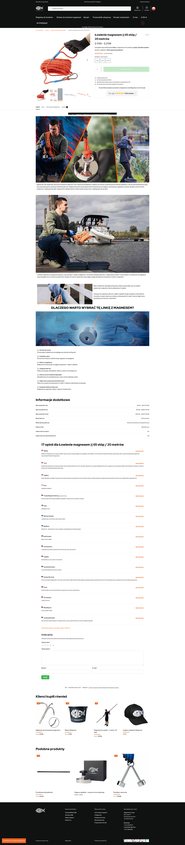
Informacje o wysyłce (100, 812)
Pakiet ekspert (69, 817)
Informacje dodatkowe (53, 107)
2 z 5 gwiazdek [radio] (45, 645)
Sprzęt (47, 30)
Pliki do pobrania (99, 820)
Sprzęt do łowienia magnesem (58, 30)
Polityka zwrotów (99, 817)
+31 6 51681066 (128, 829)
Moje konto (137, 10)
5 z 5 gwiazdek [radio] (53, 645)
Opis (43, 107)
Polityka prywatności (100, 840)
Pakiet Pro (68, 820)
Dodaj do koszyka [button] (49, 738)
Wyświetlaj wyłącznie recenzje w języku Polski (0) (55, 628)
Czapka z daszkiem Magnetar (132, 730)
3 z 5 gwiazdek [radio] (48, 645)
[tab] (38, 107)
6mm (97, 60)
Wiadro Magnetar (70, 730)
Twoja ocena (45, 642)
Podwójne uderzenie (120, 792)
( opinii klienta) (108, 53)
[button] (145, 20)
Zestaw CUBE (69, 815)
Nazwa (44, 668)
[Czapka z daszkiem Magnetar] (136, 714)
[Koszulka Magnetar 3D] (146, 35)
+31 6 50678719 (128, 825)
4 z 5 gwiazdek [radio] (51, 645)
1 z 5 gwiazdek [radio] (42, 645)
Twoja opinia (45, 649)
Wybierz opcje (92, 799)
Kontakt (146, 10)
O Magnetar (98, 815)
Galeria (38, 107)
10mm (108, 60)
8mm (102, 60)
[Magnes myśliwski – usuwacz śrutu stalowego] (92, 772)
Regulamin (68, 840)
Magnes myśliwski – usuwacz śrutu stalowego (89, 792)
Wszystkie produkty (113, 687)
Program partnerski (100, 822)
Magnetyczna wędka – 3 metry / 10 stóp (105, 731)
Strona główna (39, 30)
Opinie (64, 107)
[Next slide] (87, 60)
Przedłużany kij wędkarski (44, 792)
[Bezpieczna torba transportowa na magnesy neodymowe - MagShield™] (148, 35)
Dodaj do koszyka (126, 69)
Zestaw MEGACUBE (71, 812)
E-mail (94, 668)
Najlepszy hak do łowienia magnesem (48, 730)
